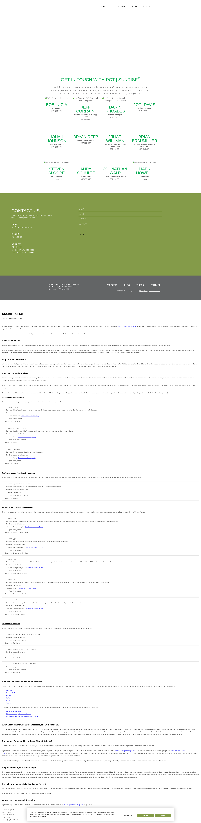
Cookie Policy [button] (86, 814)
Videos (121, 6)
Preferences (128, 815)
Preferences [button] (42, 816)
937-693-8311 (86, 119)
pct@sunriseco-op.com (22, 227)
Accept (163, 815)
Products (104, 6)
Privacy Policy (144, 291)
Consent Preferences (154, 291)
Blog (134, 6)
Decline (145, 815)
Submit (81, 235)
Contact (147, 6)
